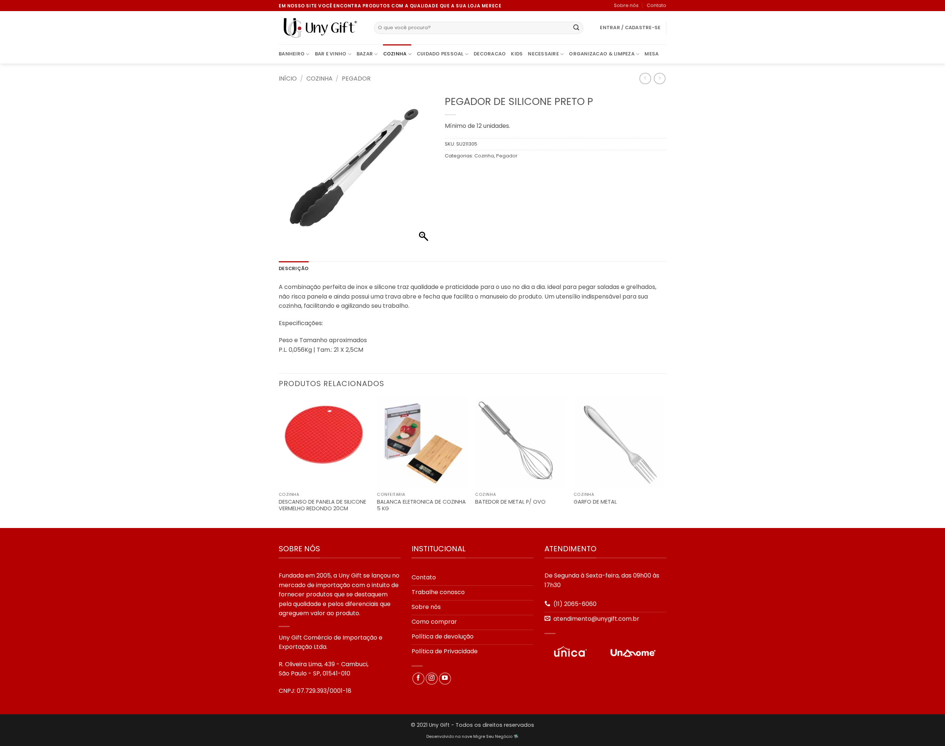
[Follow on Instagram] (432, 678)
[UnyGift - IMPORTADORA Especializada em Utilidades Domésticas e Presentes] (321, 28)
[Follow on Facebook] (418, 678)
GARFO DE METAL (595, 501)
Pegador (356, 78)
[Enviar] (576, 28)
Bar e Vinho (331, 54)
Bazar (365, 54)
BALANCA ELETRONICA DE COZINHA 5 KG (421, 505)
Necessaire (543, 54)
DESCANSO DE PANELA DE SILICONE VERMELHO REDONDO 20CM (322, 505)
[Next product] (645, 78)
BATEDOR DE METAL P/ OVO (510, 501)
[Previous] (279, 462)
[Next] (664, 462)
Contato (656, 5)
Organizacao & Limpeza (601, 54)
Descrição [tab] (294, 268)
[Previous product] (659, 78)
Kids (517, 54)
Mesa (652, 54)
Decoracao (490, 54)
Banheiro (292, 54)
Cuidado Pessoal (440, 54)
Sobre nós (626, 5)
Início (288, 78)
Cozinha (395, 54)
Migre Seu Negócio (492, 736)
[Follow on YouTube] (445, 678)
